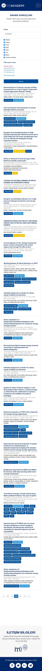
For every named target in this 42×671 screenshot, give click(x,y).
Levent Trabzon (9, 275)
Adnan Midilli (8, 151)
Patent (8, 42)
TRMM (6, 509)
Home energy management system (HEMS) (17, 549)
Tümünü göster (8, 66)
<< (3, 596)
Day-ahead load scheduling (12, 558)
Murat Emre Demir (10, 118)
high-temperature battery (22, 282)
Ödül (7, 50)
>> (28, 596)
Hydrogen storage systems (26, 122)
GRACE (32, 506)
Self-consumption (25, 552)
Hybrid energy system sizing (12, 545)
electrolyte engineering (29, 279)
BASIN (13, 512)
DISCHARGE (21, 512)
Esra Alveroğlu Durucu (11, 426)
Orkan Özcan (8, 506)
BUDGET (7, 512)
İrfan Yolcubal (9, 100)
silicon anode (8, 312)
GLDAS (25, 509)
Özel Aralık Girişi (9, 75)
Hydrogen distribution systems (13, 125)
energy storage (9, 282)
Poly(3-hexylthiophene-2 (12, 429)
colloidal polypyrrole (11, 309)
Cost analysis (28, 125)
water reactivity (9, 285)
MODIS (12, 509)
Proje (7, 45)
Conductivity (23, 436)
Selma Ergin (8, 256)
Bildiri (7, 55)
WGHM (18, 509)
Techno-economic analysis (12, 562)
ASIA (12, 516)
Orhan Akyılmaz (9, 486)
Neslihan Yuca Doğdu (11, 305)
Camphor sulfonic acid (11, 433)
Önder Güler (8, 542)
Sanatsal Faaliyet (11, 57)
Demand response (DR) (11, 552)
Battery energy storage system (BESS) (24, 555)
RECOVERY (30, 512)
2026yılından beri (9, 68)
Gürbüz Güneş (9, 404)
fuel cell (28, 151)
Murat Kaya (8, 173)
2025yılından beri (9, 70)
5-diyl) (23, 429)
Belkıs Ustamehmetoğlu (11, 586)
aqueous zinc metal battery (12, 279)
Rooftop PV (8, 555)
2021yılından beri (9, 72)
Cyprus (26, 506)
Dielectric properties (25, 433)
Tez (7, 52)
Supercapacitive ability (11, 436)
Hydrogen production (11, 122)
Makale (8, 40)
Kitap (7, 47)
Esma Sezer (8, 338)
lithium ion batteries (24, 309)
